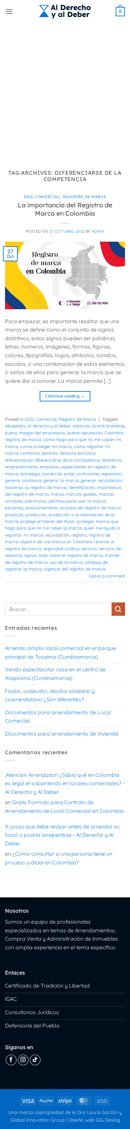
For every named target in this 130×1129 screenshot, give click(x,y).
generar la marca (61, 480)
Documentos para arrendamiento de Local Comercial (58, 716)
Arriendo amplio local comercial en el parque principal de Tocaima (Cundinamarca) (60, 652)
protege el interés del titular (47, 521)
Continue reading (65, 395)
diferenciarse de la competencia (67, 460)
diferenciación (19, 460)
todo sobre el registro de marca (71, 555)
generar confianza (23, 480)
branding (115, 425)
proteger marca (93, 521)
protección (36, 514)
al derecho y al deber (49, 425)
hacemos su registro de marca (36, 487)
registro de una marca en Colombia (56, 541)
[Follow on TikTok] (35, 1059)
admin (98, 231)
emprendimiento (21, 466)
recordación (57, 535)
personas (14, 507)
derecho (50, 453)
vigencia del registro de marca (74, 568)
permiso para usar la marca (77, 501)
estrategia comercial (41, 473)
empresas (49, 466)
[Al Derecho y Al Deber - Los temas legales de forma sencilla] (65, 12)
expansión (112, 473)
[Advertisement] (65, 91)
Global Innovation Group (37, 1120)
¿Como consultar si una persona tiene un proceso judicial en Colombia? (58, 858)
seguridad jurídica (61, 548)
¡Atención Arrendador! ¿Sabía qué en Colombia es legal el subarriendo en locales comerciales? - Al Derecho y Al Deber (65, 783)
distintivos (112, 460)
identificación (82, 487)
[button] (9, 11)
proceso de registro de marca (90, 507)
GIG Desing (108, 1120)
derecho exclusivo (78, 453)
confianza (30, 453)
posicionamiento (41, 507)
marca (57, 494)
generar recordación (101, 480)
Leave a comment (107, 575)
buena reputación (84, 432)
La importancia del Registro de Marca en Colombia (65, 209)
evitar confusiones (82, 473)
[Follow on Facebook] (11, 1059)
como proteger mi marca (46, 446)
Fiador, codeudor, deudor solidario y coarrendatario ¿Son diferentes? (50, 695)
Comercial (47, 196)
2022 (28, 196)
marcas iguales (81, 494)
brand (98, 425)
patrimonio (36, 501)
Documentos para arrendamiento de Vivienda (61, 733)
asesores (81, 425)
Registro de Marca (85, 196)
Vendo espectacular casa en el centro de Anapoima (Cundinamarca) (55, 673)
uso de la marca (66, 562)
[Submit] (118, 608)
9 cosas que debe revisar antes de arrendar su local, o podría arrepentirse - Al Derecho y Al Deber (62, 835)
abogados (15, 425)
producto (14, 514)
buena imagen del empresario (35, 432)
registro (79, 535)
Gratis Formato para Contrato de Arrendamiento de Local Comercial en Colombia (64, 806)
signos (30, 555)
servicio (89, 548)
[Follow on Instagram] (23, 1059)
